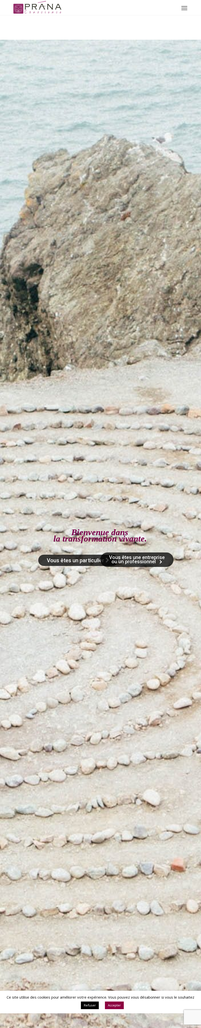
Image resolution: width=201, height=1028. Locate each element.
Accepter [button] (114, 1005)
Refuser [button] (90, 1005)
